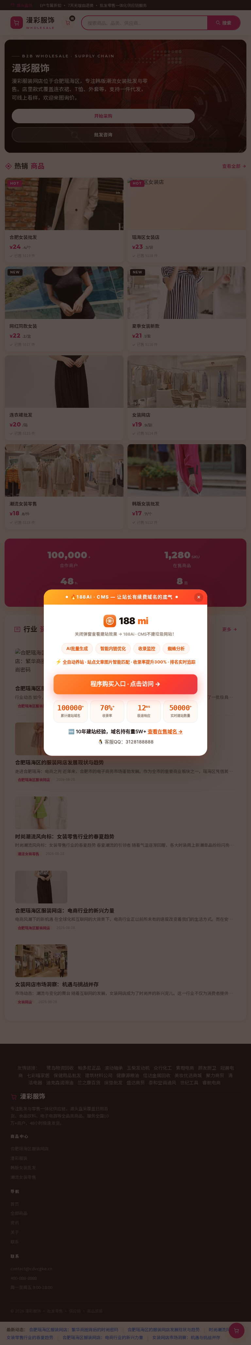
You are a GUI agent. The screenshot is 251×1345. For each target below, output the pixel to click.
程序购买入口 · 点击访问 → (125, 683)
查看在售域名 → (165, 732)
